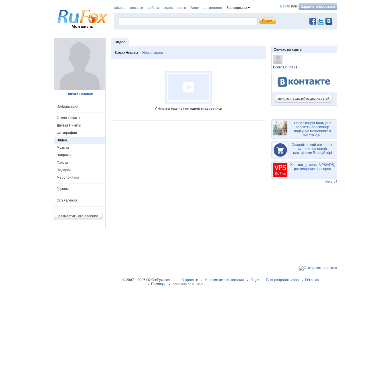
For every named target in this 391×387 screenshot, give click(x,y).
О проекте (189, 280)
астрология (213, 8)
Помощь (158, 284)
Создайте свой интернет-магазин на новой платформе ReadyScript (312, 149)
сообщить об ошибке (188, 284)
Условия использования (224, 280)
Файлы (62, 163)
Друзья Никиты (69, 125)
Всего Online (283, 67)
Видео (62, 140)
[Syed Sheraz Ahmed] (278, 59)
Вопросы (64, 155)
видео (168, 8)
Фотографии (67, 133)
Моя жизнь (82, 26)
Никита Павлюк (79, 94)
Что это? (331, 181)
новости (136, 8)
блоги (194, 8)
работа (153, 8)
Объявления (67, 200)
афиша (120, 8)
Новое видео (152, 53)
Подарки (64, 170)
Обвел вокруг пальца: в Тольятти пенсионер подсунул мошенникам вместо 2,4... (312, 129)
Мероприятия (68, 177)
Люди (254, 280)
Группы (63, 189)
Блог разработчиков (282, 280)
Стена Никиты (68, 118)
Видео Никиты (126, 53)
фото (181, 8)
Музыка (63, 148)
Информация (67, 106)
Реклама (312, 280)
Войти (285, 6)
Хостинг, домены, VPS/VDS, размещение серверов (312, 167)
